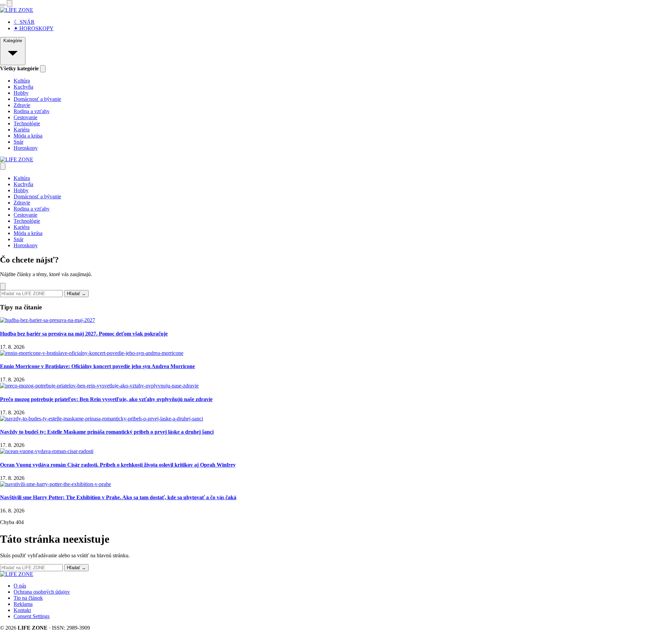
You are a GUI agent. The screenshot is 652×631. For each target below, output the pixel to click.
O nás (20, 586)
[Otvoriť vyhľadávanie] (9, 3)
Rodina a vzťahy (32, 111)
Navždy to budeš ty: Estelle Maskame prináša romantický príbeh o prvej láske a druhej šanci (107, 432)
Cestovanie (25, 117)
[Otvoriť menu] (2, 5)
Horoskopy (26, 148)
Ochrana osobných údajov (42, 592)
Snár (18, 142)
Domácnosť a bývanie (37, 99)
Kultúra (22, 81)
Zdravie (22, 105)
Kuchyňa (23, 87)
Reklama (23, 604)
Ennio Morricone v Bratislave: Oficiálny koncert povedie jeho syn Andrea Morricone (97, 366)
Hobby (21, 93)
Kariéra (22, 129)
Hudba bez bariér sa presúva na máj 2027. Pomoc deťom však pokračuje (84, 334)
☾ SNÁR (24, 22)
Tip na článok (28, 598)
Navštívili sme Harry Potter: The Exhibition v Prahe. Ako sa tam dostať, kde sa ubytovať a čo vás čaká (118, 497)
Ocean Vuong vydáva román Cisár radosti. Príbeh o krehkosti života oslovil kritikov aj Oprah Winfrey (118, 465)
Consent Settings (32, 616)
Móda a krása (28, 136)
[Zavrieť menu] (2, 166)
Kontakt (22, 610)
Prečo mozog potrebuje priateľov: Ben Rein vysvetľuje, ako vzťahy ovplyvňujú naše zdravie (106, 399)
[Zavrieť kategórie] (43, 68)
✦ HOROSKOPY (34, 28)
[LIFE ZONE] (16, 10)
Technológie (27, 123)
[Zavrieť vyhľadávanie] (2, 286)
